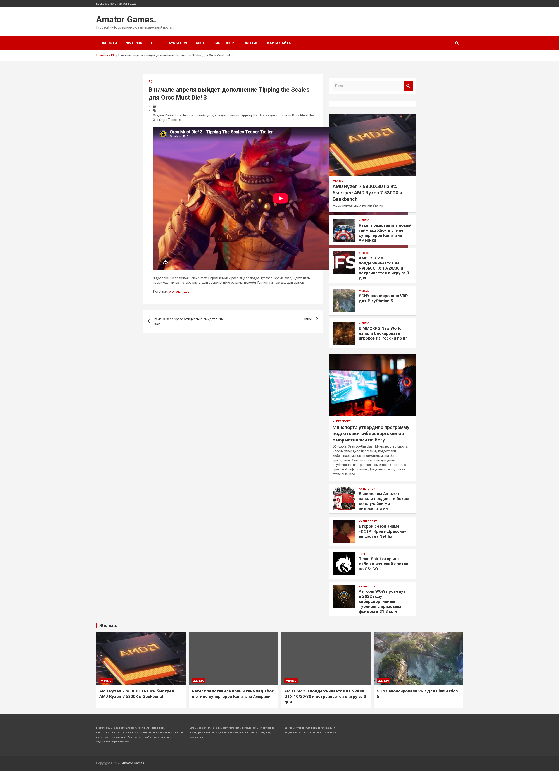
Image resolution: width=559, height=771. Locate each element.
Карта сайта (279, 43)
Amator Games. (126, 19)
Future (307, 319)
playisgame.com (180, 292)
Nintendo (134, 43)
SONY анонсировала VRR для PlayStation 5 (383, 298)
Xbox (200, 43)
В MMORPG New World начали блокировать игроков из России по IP (383, 333)
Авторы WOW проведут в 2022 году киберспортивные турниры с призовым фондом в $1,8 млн (382, 601)
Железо (252, 43)
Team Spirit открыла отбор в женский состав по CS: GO (383, 563)
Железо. (108, 625)
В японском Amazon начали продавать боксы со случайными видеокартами (384, 501)
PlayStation (175, 43)
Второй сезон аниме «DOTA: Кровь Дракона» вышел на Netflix (382, 531)
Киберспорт (225, 43)
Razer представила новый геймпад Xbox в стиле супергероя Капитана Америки (385, 233)
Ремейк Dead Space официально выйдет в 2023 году (189, 321)
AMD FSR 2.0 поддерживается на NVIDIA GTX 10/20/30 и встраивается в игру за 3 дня (384, 268)
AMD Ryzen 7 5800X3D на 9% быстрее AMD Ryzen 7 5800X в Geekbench (367, 193)
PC (153, 43)
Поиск (408, 86)
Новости (108, 43)
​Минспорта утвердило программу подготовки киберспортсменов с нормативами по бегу (371, 434)
